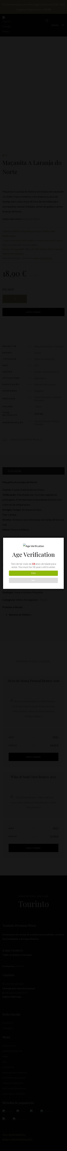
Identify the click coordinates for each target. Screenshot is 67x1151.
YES (33, 573)
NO (33, 580)
